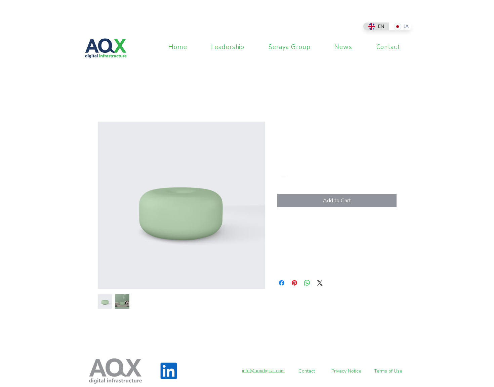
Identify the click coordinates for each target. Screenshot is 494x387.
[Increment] (303, 177)
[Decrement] (282, 177)
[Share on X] (320, 283)
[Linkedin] (169, 370)
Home (104, 97)
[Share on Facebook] (282, 283)
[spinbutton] (293, 177)
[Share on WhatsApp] (307, 283)
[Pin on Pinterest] (294, 283)
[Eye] (105, 48)
